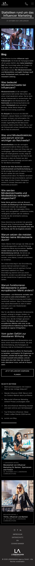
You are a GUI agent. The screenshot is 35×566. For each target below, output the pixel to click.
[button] (32, 3)
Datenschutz (17, 537)
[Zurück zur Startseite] (4, 3)
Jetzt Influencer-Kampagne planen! (17, 372)
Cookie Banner (17, 543)
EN (17, 540)
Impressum (17, 534)
